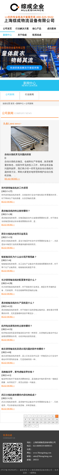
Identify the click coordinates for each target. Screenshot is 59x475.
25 (57, 422)
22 (45, 422)
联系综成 (36, 35)
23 (49, 422)
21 (41, 422)
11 (37, 419)
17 (25, 422)
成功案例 (51, 28)
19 (33, 422)
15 (53, 419)
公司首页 (7, 28)
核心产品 (36, 28)
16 (57, 419)
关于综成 (22, 35)
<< (25, 416)
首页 (12, 103)
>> (37, 426)
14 (49, 419)
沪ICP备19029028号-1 (9, 470)
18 (29, 422)
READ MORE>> (12, 179)
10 (33, 419)
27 (29, 426)
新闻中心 (7, 35)
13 (45, 419)
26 (25, 426)
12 (41, 419)
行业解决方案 (22, 28)
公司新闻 (10, 94)
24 (53, 422)
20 (37, 422)
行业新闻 (29, 94)
